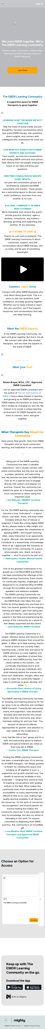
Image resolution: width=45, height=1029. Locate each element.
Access (34, 920)
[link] (20, 899)
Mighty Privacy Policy (32, 1026)
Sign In (39, 3)
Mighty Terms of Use (12, 1026)
